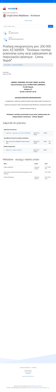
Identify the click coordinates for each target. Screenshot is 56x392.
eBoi (10, 31)
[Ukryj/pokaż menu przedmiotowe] (2, 1)
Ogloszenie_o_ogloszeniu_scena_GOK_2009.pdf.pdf (18, 133)
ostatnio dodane (28, 20)
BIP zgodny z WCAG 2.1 (37, 386)
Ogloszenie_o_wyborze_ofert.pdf (14, 150)
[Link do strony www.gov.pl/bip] (5, 8)
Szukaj (50, 26)
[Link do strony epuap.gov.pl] (12, 8)
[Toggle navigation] (54, 1)
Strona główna (7, 64)
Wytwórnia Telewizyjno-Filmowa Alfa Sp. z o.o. (38, 387)
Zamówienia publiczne (17, 64)
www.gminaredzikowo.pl (28, 376)
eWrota (10, 37)
